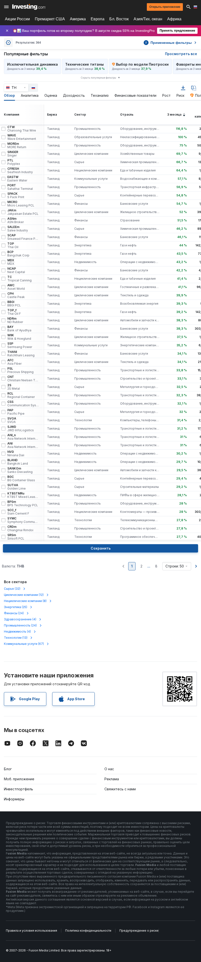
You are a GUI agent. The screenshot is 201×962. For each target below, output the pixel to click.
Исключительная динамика (32, 64)
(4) (20, 619)
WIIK (19, 337)
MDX (10, 262)
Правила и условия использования (31, 930)
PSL (20, 370)
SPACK (15, 195)
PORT (20, 187)
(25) (15, 607)
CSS (23, 403)
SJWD (20, 428)
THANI (21, 353)
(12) (24, 595)
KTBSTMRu (23, 495)
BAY (19, 328)
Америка (78, 19)
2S (13, 387)
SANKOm (20, 470)
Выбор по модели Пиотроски (142, 64)
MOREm (16, 145)
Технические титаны (84, 64)
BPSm (22, 503)
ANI (23, 445)
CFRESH (20, 170)
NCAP (16, 270)
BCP (18, 253)
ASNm (15, 220)
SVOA (11, 420)
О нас (109, 769)
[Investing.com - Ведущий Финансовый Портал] (28, 7)
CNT (23, 378)
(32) (12, 588)
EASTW (17, 178)
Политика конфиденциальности (88, 930)
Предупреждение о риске (139, 930)
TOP (12, 245)
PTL (13, 162)
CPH (16, 295)
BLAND (17, 461)
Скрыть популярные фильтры (98, 77)
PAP (16, 412)
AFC (14, 362)
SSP (19, 345)
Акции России (17, 19)
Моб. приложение (19, 779)
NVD (15, 453)
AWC (16, 287)
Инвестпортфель (18, 789)
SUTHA (16, 486)
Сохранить (101, 548)
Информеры (14, 799)
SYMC (23, 520)
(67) (24, 644)
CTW (21, 128)
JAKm (22, 212)
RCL (21, 395)
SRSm (15, 536)
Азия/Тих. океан (148, 19)
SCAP (23, 237)
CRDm (20, 528)
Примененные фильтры (168, 43)
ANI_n (23, 436)
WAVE (21, 137)
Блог (8, 769)
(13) (15, 637)
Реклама (111, 779)
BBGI (14, 303)
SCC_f (18, 511)
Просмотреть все (181, 54)
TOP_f (14, 312)
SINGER (12, 153)
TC (19, 278)
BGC (21, 478)
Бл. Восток (119, 19)
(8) (25, 601)
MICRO (20, 203)
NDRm (15, 320)
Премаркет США (50, 19)
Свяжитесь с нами (120, 789)
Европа (97, 19)
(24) (14, 613)
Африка (174, 19)
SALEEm (17, 228)
